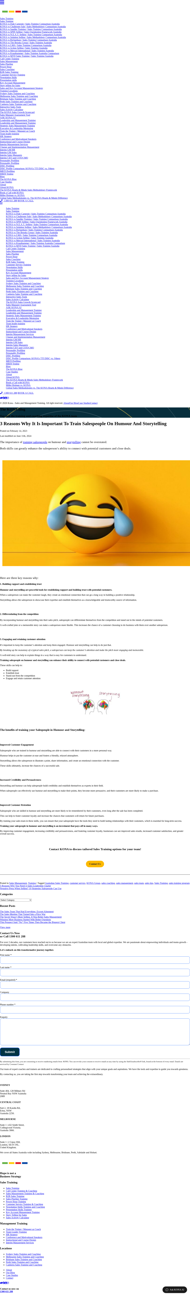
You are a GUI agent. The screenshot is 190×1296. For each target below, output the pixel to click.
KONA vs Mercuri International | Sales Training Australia (27, 50)
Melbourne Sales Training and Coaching (19, 96)
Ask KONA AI (177, 1289)
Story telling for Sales (10, 85)
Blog (2, 176)
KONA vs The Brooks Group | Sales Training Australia (26, 42)
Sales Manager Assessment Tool (15, 115)
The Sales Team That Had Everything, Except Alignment (27, 911)
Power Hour (6, 66)
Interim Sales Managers (11, 155)
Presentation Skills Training (19, 1209)
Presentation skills (8, 80)
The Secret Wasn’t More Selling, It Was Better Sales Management (31, 917)
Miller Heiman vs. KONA (12, 195)
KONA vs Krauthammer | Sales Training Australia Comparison (29, 53)
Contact (94, 403)
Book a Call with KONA (12, 192)
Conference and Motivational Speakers (18, 139)
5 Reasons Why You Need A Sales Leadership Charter (25, 886)
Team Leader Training (16, 1232)
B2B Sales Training (9, 72)
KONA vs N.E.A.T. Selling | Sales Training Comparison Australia (31, 34)
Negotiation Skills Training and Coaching (25, 1207)
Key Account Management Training (23, 1212)
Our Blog (73, 403)
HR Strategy (6, 136)
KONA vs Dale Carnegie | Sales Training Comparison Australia (30, 24)
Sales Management (9, 61)
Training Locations (9, 91)
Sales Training (6, 18)
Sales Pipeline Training (16, 1199)
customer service (77, 883)
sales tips (149, 883)
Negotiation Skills (8, 77)
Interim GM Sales (8, 152)
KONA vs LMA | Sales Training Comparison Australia (25, 45)
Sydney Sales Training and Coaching (17, 93)
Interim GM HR (7, 150)
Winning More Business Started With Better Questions (25, 919)
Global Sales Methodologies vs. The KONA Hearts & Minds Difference (34, 198)
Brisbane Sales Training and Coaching (18, 99)
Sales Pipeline (6, 64)
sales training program (179, 883)
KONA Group (93, 883)
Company (4, 992)
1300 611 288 (9, 200)
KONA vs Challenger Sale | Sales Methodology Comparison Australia (33, 26)
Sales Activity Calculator (11, 109)
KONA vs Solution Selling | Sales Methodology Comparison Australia (33, 37)
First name (6, 955)
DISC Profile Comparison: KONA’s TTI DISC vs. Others (27, 168)
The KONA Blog (8, 179)
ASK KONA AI (7, 117)
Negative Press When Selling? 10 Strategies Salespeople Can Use (30, 888)
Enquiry (4, 1017)
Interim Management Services (14, 144)
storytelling (74, 442)
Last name (5, 967)
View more (5, 927)
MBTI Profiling (7, 171)
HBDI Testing (6, 174)
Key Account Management (12, 83)
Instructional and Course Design (15, 141)
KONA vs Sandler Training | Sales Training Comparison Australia (31, 29)
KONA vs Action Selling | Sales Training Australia (24, 48)
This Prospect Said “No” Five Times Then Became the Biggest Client (32, 922)
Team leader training (9, 133)
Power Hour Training (16, 1201)
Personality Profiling (9, 160)
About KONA (7, 187)
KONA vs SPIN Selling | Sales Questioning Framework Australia (30, 32)
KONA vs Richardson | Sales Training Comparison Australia (28, 40)
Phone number (7, 1004)
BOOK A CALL (26, 200)
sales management (124, 883)
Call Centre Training (9, 58)
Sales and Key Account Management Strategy (21, 88)
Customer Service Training (12, 75)
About (3, 184)
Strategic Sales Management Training (17, 125)
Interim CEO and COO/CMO (14, 158)
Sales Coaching (7, 69)
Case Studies (6, 182)
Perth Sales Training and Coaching (16, 101)
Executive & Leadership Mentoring (16, 128)
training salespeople (35, 442)
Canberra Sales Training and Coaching (18, 104)
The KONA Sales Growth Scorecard (17, 112)
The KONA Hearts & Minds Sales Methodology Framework (28, 190)
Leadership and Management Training (18, 120)
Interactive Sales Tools (10, 107)
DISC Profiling (7, 166)
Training (32, 883)
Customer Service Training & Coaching (24, 1204)
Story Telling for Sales (16, 1215)
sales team (139, 883)
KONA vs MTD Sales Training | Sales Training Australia (26, 56)
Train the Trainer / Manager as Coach (17, 131)
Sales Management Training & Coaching (25, 1193)
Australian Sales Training (57, 883)
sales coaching (108, 883)
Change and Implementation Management (19, 147)
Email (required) (8, 980)
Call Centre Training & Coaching (21, 1191)
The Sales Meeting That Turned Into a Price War (22, 914)
